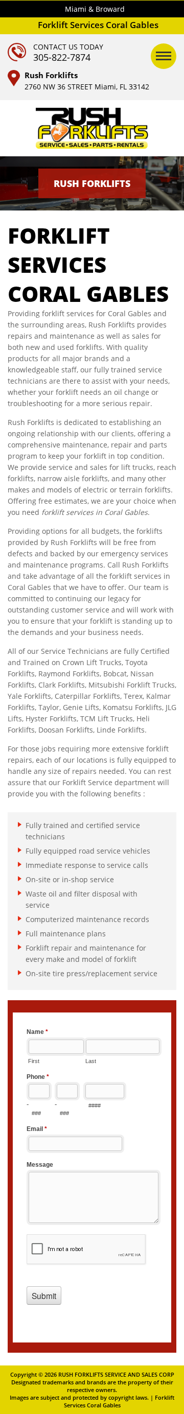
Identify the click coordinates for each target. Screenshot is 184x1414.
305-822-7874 (61, 57)
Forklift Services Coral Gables (119, 1401)
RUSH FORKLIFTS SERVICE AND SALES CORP (116, 1374)
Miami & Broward (95, 9)
